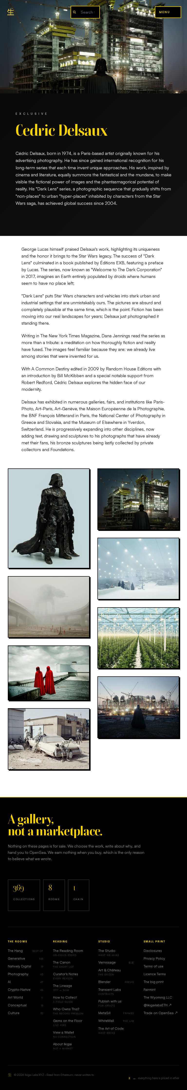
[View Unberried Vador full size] (49, 518)
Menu (164, 12)
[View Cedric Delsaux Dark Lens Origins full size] (49, 607)
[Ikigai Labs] (11, 12)
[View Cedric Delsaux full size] (138, 707)
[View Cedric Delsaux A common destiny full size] (138, 568)
